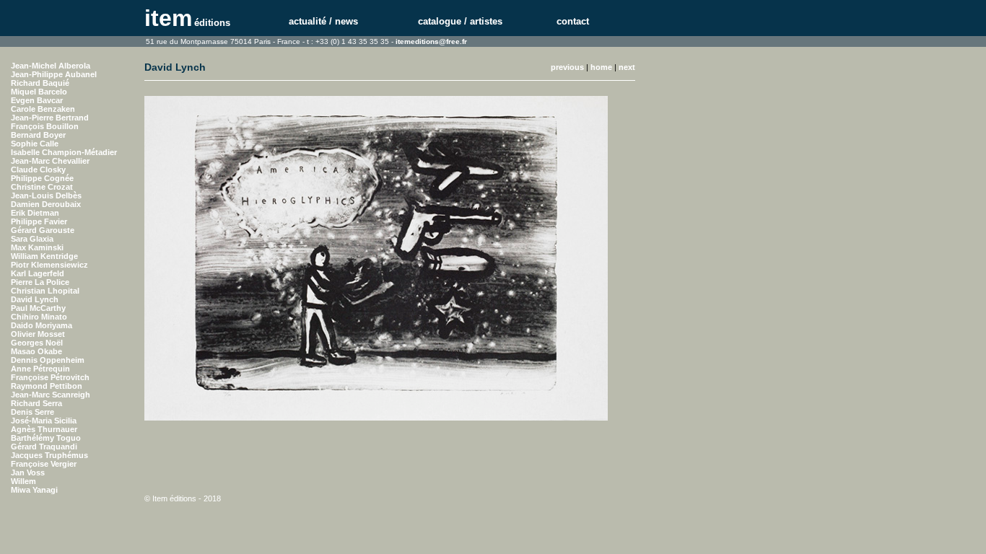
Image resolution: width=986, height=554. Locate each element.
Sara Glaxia (32, 238)
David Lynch (34, 299)
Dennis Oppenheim (47, 360)
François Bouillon (45, 126)
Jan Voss (28, 472)
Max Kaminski (37, 247)
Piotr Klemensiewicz (49, 264)
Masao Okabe (36, 351)
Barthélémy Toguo (46, 438)
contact (573, 21)
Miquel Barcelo (39, 91)
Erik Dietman (35, 212)
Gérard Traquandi (44, 446)
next (627, 67)
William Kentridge (44, 256)
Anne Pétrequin (40, 368)
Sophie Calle (34, 143)
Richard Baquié (40, 83)
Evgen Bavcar (37, 100)
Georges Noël (37, 342)
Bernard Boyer (38, 135)
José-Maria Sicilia (44, 420)
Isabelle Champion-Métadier (64, 152)
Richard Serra (36, 403)
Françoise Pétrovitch (50, 377)
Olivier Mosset (38, 334)
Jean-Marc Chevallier (50, 161)
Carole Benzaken (43, 109)
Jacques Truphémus (49, 455)
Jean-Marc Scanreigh (50, 394)
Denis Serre (32, 412)
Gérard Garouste (42, 230)
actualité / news (323, 21)
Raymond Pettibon (46, 386)
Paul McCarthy (38, 308)
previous (567, 67)
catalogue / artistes (460, 21)
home (601, 67)
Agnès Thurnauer (44, 429)
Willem (23, 481)
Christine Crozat (42, 187)
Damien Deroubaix (46, 204)
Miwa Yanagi (34, 489)
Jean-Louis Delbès (46, 195)
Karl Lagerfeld (37, 273)
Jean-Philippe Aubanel (54, 74)
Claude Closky (38, 169)
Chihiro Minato (39, 316)
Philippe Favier (39, 221)
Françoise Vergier (44, 464)
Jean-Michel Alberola (50, 65)
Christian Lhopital (45, 290)
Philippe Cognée (42, 178)
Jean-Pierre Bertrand (50, 117)
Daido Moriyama (41, 325)
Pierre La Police (40, 282)
